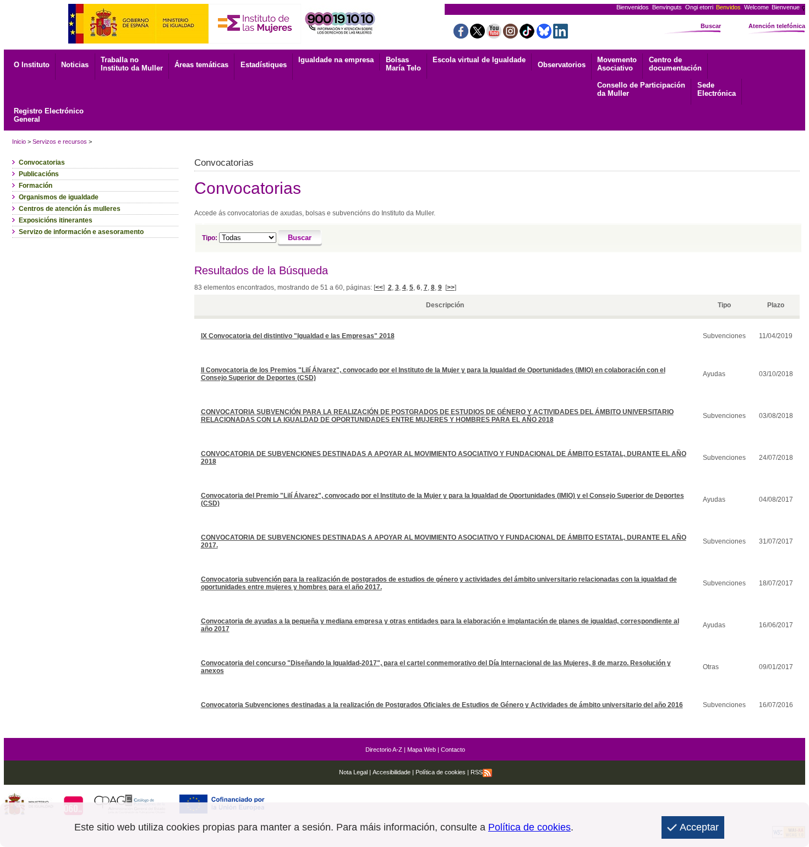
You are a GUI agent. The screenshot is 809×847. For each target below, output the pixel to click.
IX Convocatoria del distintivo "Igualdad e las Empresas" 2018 (298, 336)
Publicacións (39, 174)
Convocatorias (42, 162)
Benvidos (728, 7)
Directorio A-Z (383, 749)
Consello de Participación (641, 89)
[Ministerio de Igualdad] (138, 40)
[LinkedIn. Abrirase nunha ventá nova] (560, 35)
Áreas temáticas (201, 65)
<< (379, 287)
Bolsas (403, 64)
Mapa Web (421, 749)
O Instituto (32, 65)
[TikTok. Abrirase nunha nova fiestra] (527, 35)
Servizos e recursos (59, 141)
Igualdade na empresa (336, 60)
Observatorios (562, 65)
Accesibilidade (392, 772)
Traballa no (132, 64)
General (49, 115)
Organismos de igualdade (59, 197)
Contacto (453, 749)
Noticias (75, 65)
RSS (477, 772)
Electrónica (716, 89)
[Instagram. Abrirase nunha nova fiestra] (510, 35)
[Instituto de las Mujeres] (255, 40)
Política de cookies (440, 772)
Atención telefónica (776, 26)
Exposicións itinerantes (55, 220)
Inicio (19, 141)
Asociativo (617, 64)
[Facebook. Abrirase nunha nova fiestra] (460, 35)
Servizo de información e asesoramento (81, 232)
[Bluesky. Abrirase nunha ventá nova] (544, 35)
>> (451, 287)
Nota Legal (353, 772)
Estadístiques (263, 65)
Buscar (711, 26)
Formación (35, 185)
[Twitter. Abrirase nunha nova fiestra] (477, 35)
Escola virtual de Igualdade (479, 60)
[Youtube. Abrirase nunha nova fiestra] (494, 35)
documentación (675, 64)
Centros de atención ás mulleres (70, 209)
